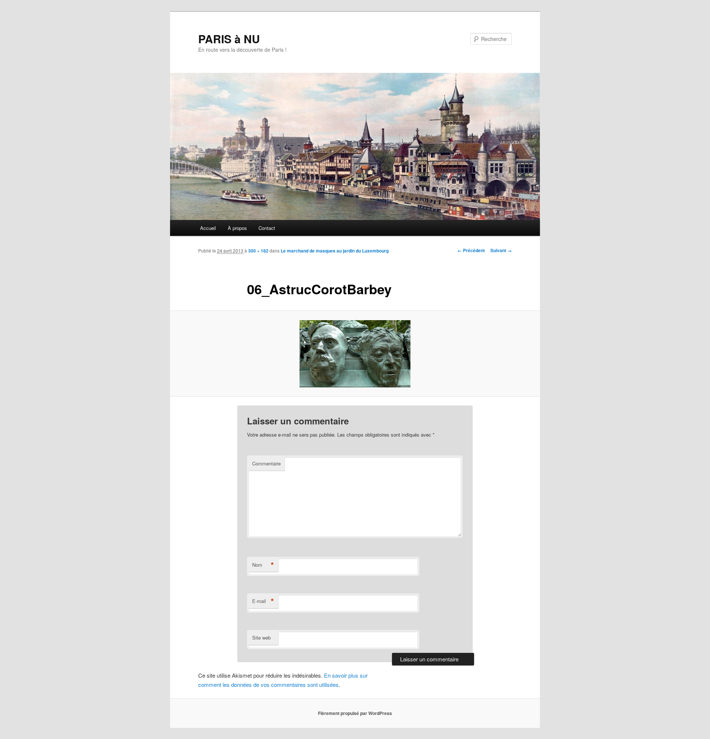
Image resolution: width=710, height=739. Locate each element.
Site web (261, 637)
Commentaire (266, 463)
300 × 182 (258, 250)
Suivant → (501, 250)
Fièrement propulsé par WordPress (355, 713)
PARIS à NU (229, 39)
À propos (237, 227)
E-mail (263, 601)
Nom (263, 565)
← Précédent (471, 250)
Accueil (208, 227)
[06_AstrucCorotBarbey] (355, 353)
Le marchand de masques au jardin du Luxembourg (335, 250)
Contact (266, 227)
